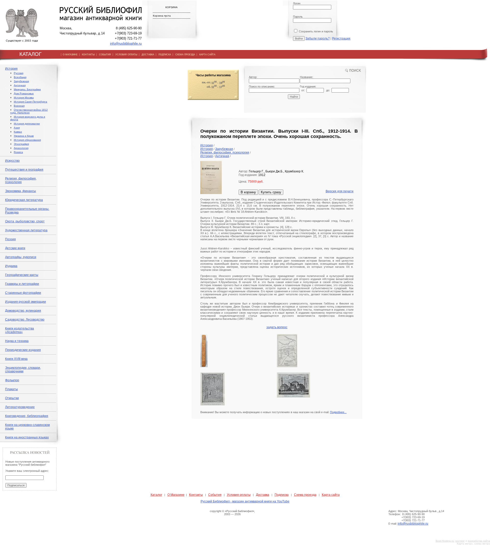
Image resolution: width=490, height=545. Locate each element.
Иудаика (11, 266)
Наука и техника (17, 341)
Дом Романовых (24, 93)
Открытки (12, 398)
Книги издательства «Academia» (19, 330)
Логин (296, 3)
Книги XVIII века (16, 359)
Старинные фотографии (23, 293)
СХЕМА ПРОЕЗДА (185, 54)
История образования (27, 139)
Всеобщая (20, 77)
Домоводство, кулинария (23, 310)
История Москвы (24, 97)
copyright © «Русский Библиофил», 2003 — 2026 (232, 513)
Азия (17, 127)
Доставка (262, 495)
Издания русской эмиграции (25, 301)
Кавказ (18, 131)
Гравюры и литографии (22, 284)
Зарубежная (21, 81)
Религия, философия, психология (20, 180)
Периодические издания (23, 350)
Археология (21, 148)
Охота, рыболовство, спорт (25, 221)
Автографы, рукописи (20, 257)
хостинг (460, 540)
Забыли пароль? (317, 38)
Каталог (156, 495)
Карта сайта (331, 495)
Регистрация (341, 38)
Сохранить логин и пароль (315, 31)
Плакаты (11, 389)
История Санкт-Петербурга (30, 101)
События (215, 495)
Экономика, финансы (20, 191)
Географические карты (21, 275)
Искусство (12, 160)
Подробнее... (338, 412)
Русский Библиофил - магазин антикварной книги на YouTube (245, 501)
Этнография (21, 144)
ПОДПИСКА (164, 54)
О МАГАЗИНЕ (70, 54)
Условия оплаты (239, 495)
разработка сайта (479, 540)
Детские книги (15, 248)
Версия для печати (339, 191)
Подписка (282, 495)
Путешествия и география (24, 169)
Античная (20, 85)
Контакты (196, 495)
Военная (19, 105)
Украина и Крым (24, 135)
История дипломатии (27, 123)
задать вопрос (276, 327)
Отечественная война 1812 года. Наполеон (29, 111)
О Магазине (176, 495)
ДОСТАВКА (148, 54)
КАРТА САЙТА (207, 54)
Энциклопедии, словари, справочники (23, 369)
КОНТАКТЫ (88, 54)
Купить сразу (271, 192)
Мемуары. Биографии (27, 89)
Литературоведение (20, 407)
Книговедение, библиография (26, 416)
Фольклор (12, 380)
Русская (18, 73)
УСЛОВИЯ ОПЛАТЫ (126, 54)
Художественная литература (26, 230)
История (11, 68)
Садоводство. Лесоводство (24, 319)
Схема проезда (305, 495)
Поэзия (10, 239)
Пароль (298, 16)
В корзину (248, 192)
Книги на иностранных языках (27, 437)
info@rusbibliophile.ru (126, 43)
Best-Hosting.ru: (445, 540)
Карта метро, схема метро (473, 543)
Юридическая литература (24, 200)
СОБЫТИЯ (105, 54)
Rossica (18, 152)
